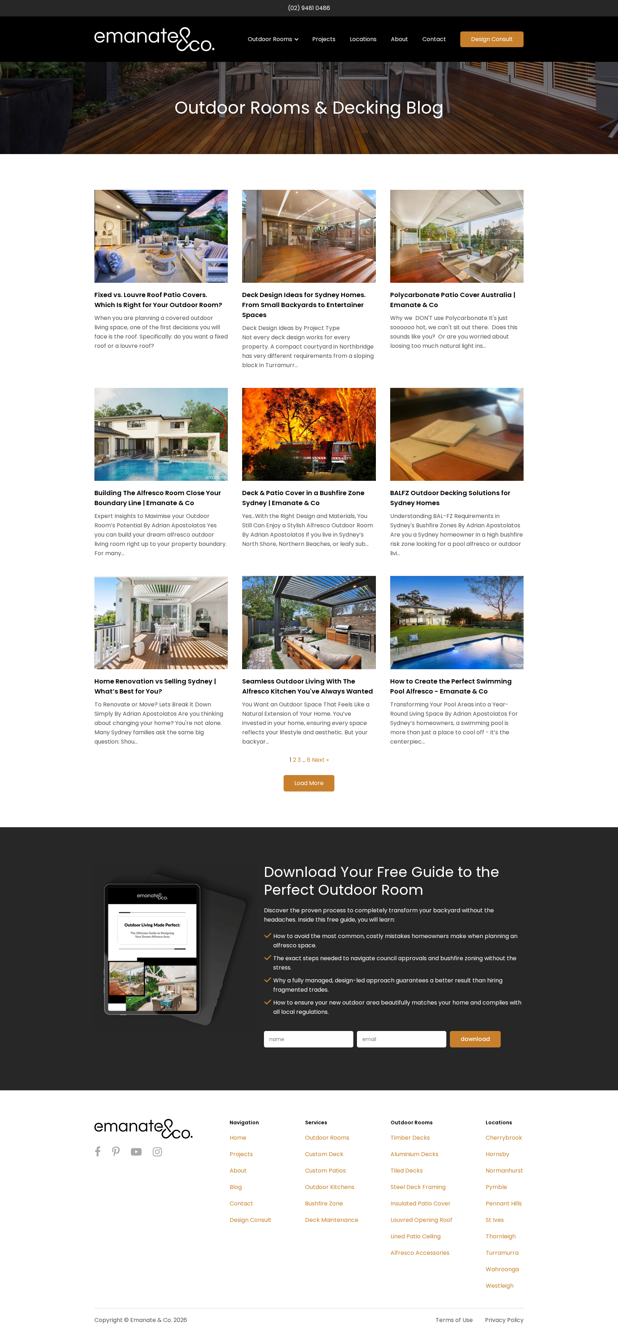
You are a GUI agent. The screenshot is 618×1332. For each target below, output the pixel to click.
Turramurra (502, 1253)
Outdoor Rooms (270, 39)
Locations (363, 39)
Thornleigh (501, 1236)
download (475, 1039)
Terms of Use (454, 1320)
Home (238, 1138)
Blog (236, 1187)
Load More (309, 783)
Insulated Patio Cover (421, 1203)
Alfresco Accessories (420, 1253)
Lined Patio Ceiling (416, 1236)
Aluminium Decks (414, 1154)
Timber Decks (410, 1138)
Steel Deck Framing (418, 1187)
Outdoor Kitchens (329, 1187)
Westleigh (500, 1286)
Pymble (496, 1187)
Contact (434, 39)
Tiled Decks (407, 1170)
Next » (320, 760)
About (399, 39)
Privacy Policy (504, 1320)
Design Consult (492, 39)
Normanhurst (504, 1170)
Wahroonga (502, 1269)
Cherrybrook (504, 1138)
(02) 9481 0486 (309, 8)
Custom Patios (325, 1170)
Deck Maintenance (331, 1220)
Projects (323, 39)
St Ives (495, 1220)
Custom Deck (324, 1154)
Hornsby (497, 1154)
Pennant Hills (504, 1203)
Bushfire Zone (324, 1203)
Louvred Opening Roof (421, 1220)
